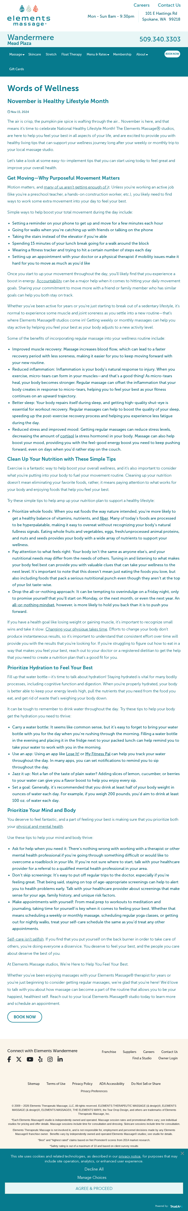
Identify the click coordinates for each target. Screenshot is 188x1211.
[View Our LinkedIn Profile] (60, 1059)
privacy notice (130, 1156)
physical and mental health (39, 826)
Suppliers (129, 1052)
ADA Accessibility (111, 1084)
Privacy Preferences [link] (94, 1091)
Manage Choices (91, 1177)
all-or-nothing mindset (33, 605)
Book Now (172, 54)
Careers (142, 5)
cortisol (67, 436)
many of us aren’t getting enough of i (76, 187)
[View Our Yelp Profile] (40, 1059)
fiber (104, 518)
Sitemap (34, 1084)
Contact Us (169, 5)
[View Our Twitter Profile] (19, 1059)
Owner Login (168, 1058)
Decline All (94, 1168)
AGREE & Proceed (94, 1188)
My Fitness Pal (97, 754)
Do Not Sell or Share (146, 1084)
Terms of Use (56, 1084)
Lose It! (72, 754)
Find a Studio (142, 1058)
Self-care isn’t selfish (25, 939)
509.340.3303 (160, 39)
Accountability (49, 281)
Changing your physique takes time (76, 629)
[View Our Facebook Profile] (9, 1059)
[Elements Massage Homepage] (32, 15)
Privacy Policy (82, 1084)
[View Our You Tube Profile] (30, 1059)
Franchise (109, 1052)
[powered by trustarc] (175, 1206)
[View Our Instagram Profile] (50, 1059)
